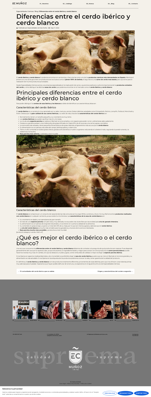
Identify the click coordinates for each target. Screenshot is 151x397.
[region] (75, 391)
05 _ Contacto (133, 3)
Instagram (135, 334)
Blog (36, 11)
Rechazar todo (125, 393)
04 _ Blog (111, 3)
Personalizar (110, 393)
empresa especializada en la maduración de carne (63, 85)
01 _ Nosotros (44, 3)
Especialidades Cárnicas (25, 11)
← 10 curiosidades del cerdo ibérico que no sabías (36, 271)
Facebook (135, 335)
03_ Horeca (90, 3)
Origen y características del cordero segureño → (115, 271)
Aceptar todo (141, 393)
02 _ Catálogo (67, 3)
